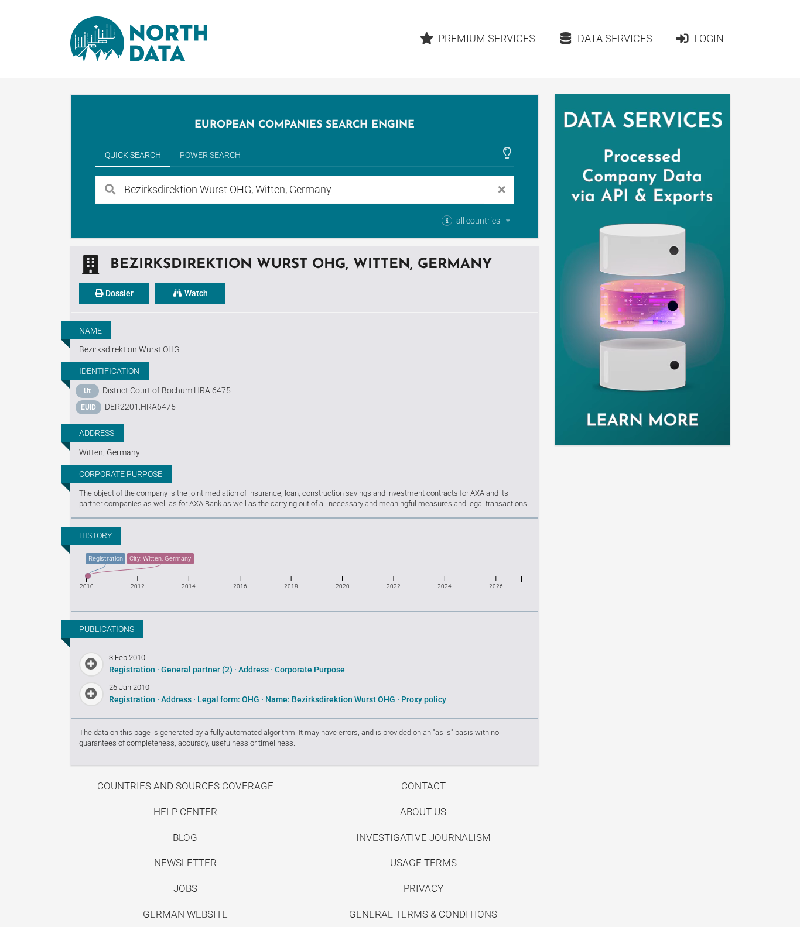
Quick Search (133, 155)
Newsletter (185, 862)
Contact (423, 786)
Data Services (614, 38)
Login (709, 38)
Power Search (210, 155)
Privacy (423, 888)
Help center (185, 812)
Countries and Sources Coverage (185, 786)
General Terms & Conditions (423, 914)
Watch (195, 293)
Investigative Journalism (423, 837)
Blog (185, 837)
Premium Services (486, 38)
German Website (185, 914)
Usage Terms (423, 862)
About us (423, 812)
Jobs (185, 888)
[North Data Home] (138, 39)
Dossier (119, 293)
